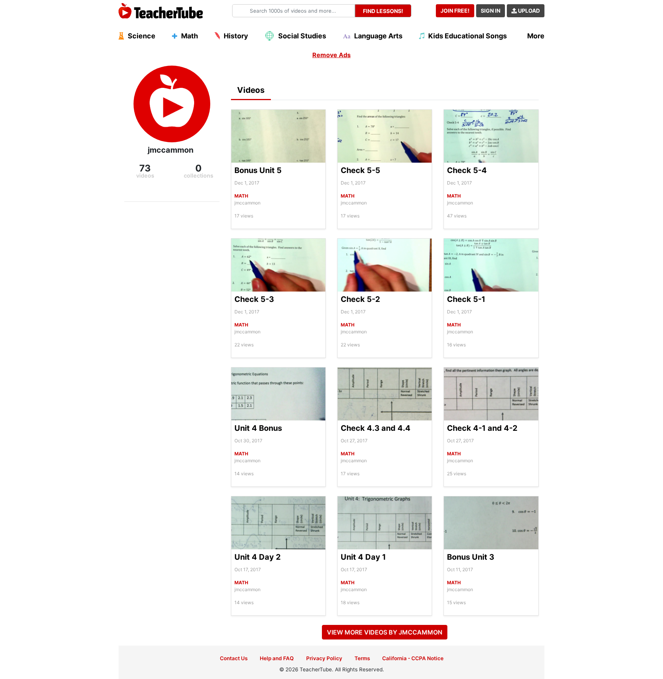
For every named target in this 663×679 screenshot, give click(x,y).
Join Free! (455, 10)
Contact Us (233, 658)
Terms (362, 658)
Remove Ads (331, 55)
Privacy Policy (324, 658)
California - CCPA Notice (413, 658)
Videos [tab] (251, 90)
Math (241, 196)
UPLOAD (528, 10)
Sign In (490, 10)
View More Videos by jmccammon (384, 632)
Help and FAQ (277, 658)
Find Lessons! (383, 11)
